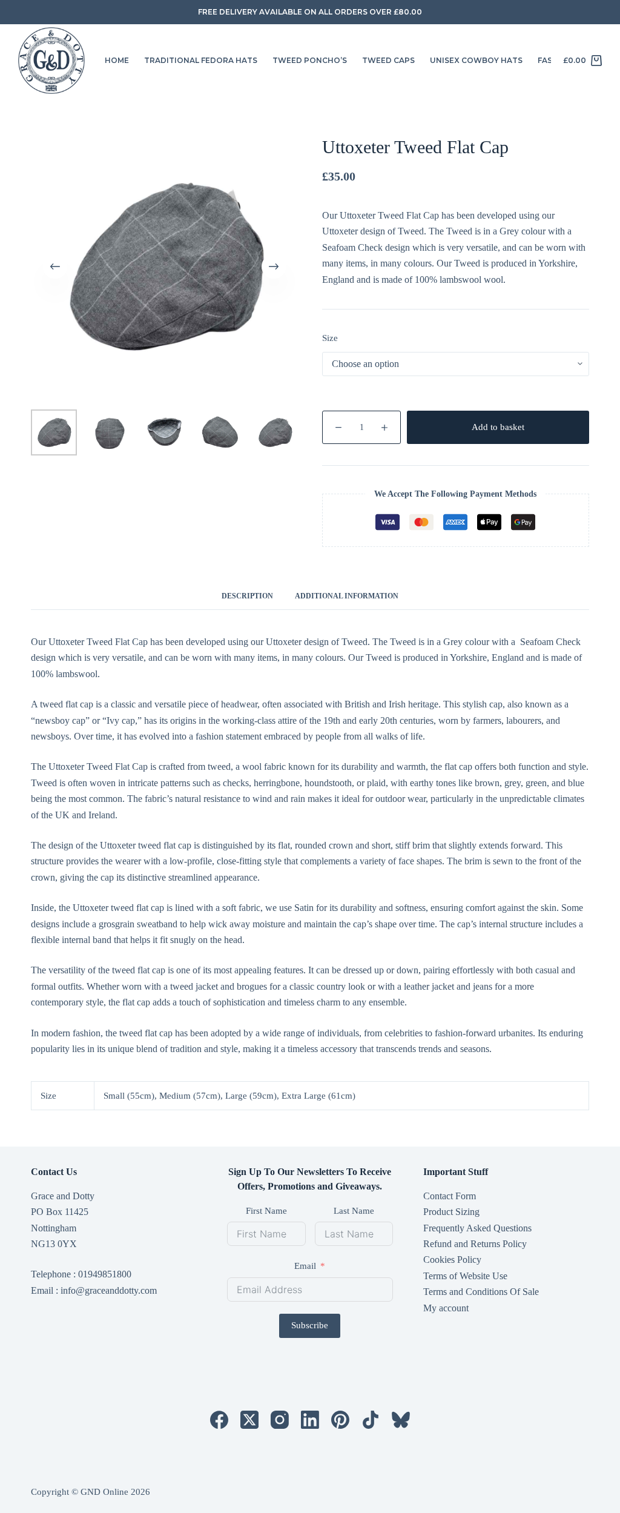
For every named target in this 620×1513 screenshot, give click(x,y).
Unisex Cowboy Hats (476, 60)
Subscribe (309, 1325)
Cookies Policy (452, 1259)
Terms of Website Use (465, 1276)
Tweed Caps (388, 60)
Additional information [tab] (346, 596)
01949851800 (104, 1274)
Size (330, 338)
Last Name (354, 1211)
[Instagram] (280, 1420)
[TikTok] (370, 1420)
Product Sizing (451, 1212)
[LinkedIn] (310, 1420)
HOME (117, 60)
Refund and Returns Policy (475, 1244)
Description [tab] (247, 596)
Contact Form (449, 1196)
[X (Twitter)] (249, 1420)
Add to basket (498, 427)
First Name (266, 1211)
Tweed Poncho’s (309, 60)
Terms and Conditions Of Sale (481, 1291)
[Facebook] (219, 1420)
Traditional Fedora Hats (200, 60)
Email (305, 1266)
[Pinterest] (340, 1420)
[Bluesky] (401, 1420)
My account (446, 1308)
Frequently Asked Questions (477, 1228)
